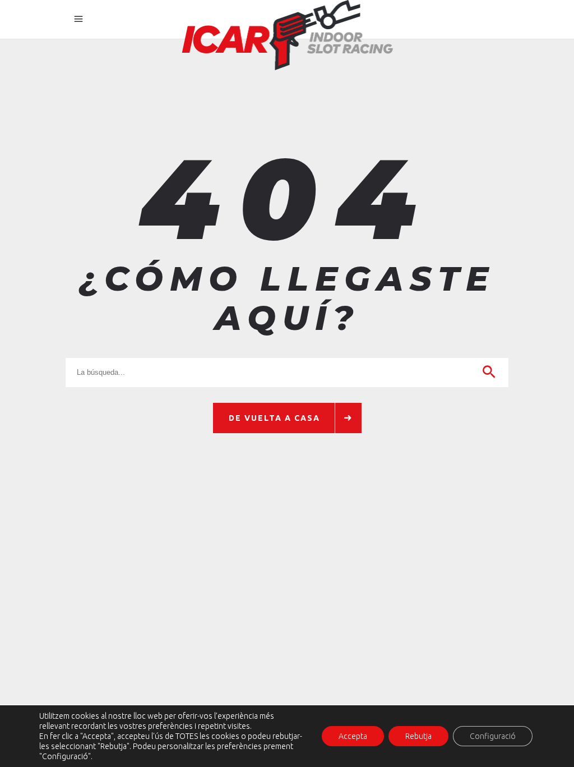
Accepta (353, 736)
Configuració (493, 736)
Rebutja (418, 736)
